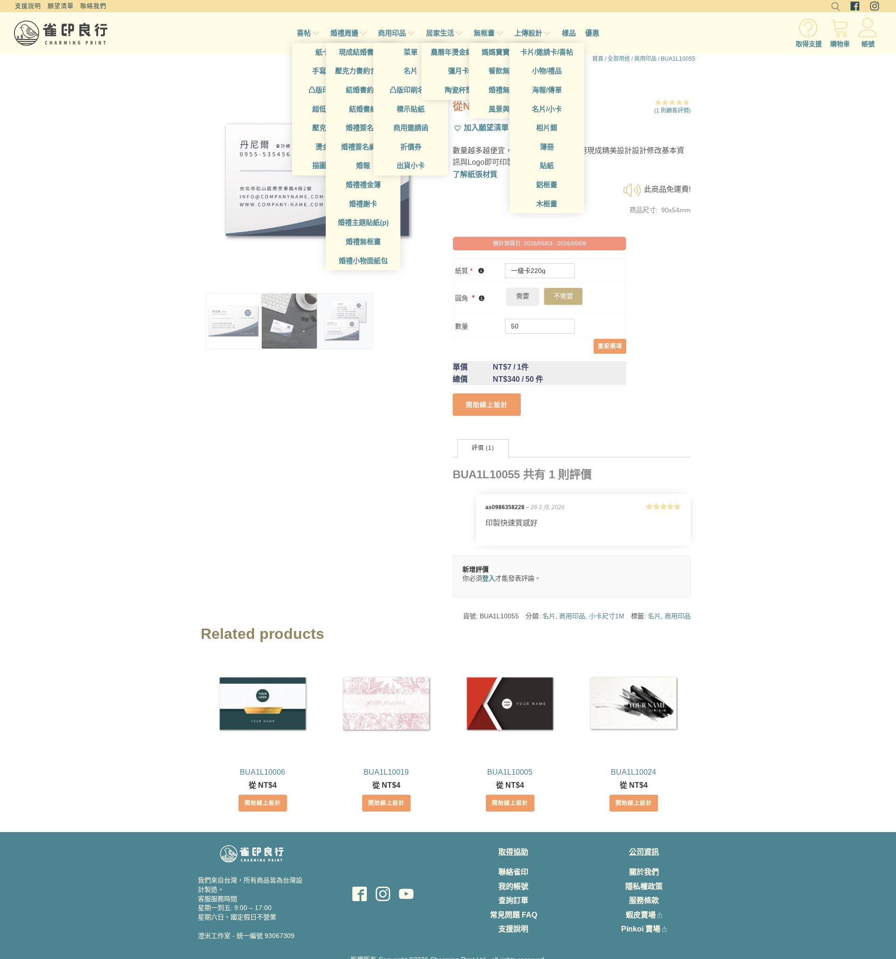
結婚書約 (363, 109)
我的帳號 (513, 886)
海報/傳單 (547, 90)
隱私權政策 (644, 886)
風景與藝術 (506, 109)
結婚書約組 (363, 90)
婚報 (363, 165)
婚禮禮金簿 (363, 185)
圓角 (461, 298)
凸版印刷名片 (411, 90)
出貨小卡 (411, 165)
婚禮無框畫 (363, 241)
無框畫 (484, 33)
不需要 (563, 296)
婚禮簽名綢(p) (363, 147)
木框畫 (546, 204)
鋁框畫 (546, 185)
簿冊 (547, 147)
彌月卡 (458, 71)
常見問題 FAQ (513, 915)
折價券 (410, 147)
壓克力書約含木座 (363, 71)
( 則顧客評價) (672, 110)
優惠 (592, 33)
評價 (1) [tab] (483, 448)
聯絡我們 (93, 5)
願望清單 (61, 5)
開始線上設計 (263, 803)
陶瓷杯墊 (459, 90)
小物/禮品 (547, 71)
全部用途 (619, 59)
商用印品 (392, 33)
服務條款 (644, 900)
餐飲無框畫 (506, 71)
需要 (522, 296)
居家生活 (440, 33)
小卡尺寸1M (606, 616)
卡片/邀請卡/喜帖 (546, 52)
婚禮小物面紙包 (363, 261)
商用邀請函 (410, 128)
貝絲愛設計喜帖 (252, 950)
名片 (411, 71)
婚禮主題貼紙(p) (363, 222)
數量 (461, 326)
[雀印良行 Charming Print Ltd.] (60, 33)
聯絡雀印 (513, 872)
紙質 (463, 270)
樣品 (569, 33)
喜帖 (304, 33)
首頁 (597, 59)
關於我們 (644, 872)
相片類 (546, 128)
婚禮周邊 (344, 33)
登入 (488, 578)
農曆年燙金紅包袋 (459, 52)
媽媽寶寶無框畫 (506, 52)
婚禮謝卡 (363, 204)
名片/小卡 (547, 109)
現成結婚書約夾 (363, 52)
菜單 (411, 52)
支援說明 (28, 5)
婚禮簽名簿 (363, 128)
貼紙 (547, 165)
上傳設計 (528, 33)
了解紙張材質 (475, 174)
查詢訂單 (513, 900)
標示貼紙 (411, 109)
